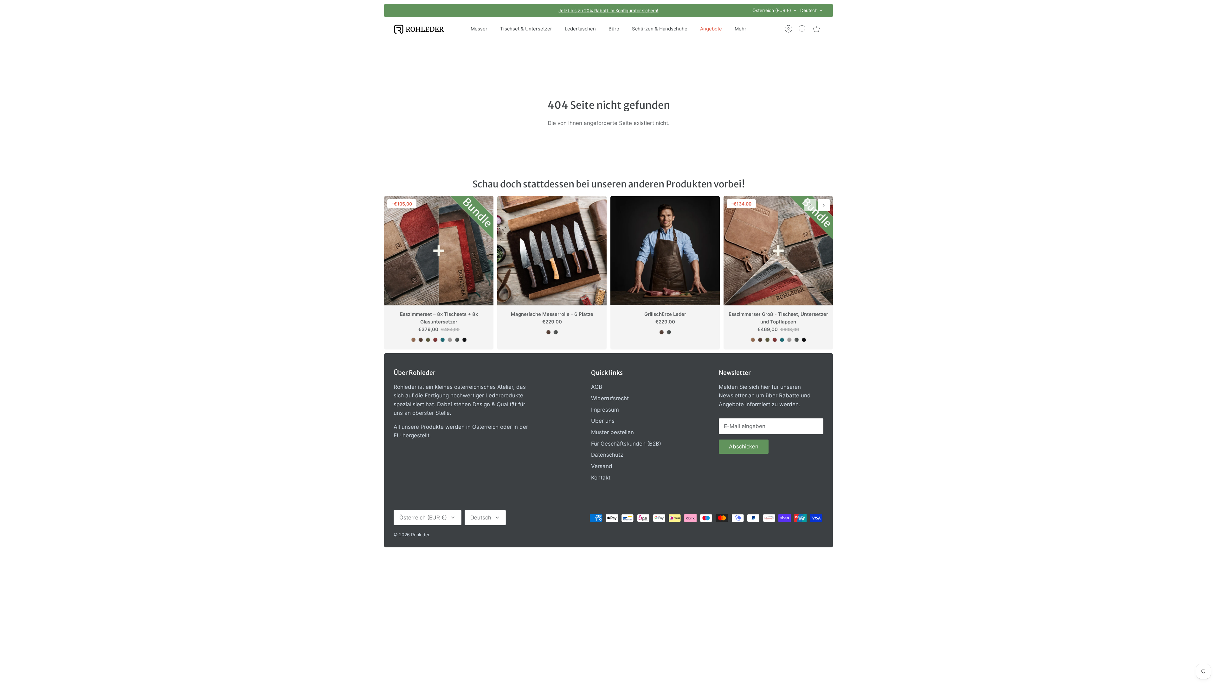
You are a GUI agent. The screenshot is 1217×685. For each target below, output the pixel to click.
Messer (479, 29)
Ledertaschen (580, 29)
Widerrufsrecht (610, 398)
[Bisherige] (522, 10)
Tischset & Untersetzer (526, 29)
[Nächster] (694, 10)
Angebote (711, 29)
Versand (601, 466)
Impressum (605, 410)
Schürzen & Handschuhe (659, 29)
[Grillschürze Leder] (665, 250)
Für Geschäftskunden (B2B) (626, 443)
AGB (596, 387)
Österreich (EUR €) (771, 10)
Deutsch (808, 10)
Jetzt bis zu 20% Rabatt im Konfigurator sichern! (608, 10)
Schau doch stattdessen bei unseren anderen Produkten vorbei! (609, 184)
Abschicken (743, 446)
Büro (613, 29)
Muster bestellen (612, 432)
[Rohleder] (419, 29)
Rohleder (420, 534)
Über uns (603, 421)
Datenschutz (607, 455)
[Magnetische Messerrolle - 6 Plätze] (552, 250)
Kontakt (600, 477)
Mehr (740, 29)
